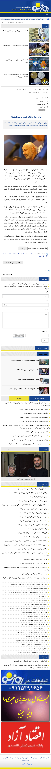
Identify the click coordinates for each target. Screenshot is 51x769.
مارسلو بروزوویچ (33, 253)
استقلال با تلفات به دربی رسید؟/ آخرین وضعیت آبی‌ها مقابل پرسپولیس (26, 541)
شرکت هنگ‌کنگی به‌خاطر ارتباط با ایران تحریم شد (32, 525)
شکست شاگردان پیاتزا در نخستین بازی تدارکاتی (33, 421)
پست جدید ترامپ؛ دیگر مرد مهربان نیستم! (34, 574)
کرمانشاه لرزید (43, 596)
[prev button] (8, 449)
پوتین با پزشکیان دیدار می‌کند (38, 497)
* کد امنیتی (45, 331)
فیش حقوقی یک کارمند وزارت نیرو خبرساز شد (33, 509)
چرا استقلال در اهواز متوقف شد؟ (37, 529)
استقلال (14, 253)
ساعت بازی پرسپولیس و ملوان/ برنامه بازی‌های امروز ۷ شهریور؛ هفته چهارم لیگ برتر (26, 568)
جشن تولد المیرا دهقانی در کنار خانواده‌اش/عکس (25, 361)
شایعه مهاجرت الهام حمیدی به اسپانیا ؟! (28, 370)
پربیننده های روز (39, 398)
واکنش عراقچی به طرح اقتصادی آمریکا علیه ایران (32, 549)
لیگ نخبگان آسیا (43, 256)
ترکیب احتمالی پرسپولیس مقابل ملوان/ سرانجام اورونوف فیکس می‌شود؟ (25, 592)
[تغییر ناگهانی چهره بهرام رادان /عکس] (44, 381)
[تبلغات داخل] (25, 680)
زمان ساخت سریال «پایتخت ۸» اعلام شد (35, 537)
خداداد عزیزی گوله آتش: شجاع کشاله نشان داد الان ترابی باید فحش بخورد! (24, 505)
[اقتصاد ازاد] (25, 737)
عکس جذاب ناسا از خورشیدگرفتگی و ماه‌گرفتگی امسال (31, 632)
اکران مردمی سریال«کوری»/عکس (25, 479)
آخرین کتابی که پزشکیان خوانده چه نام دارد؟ (34, 612)
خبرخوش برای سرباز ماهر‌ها (39, 600)
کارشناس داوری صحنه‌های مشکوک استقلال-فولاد (32, 652)
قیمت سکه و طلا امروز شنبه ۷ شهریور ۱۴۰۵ (15, 45)
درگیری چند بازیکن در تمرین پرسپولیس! (36, 413)
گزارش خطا (6, 274)
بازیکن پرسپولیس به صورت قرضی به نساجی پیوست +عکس (30, 440)
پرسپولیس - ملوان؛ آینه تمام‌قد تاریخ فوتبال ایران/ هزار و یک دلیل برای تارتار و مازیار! (25, 579)
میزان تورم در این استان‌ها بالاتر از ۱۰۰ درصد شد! (33, 513)
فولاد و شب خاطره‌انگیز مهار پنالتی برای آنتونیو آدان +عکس (30, 436)
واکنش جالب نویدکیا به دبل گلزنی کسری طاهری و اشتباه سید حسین (26, 493)
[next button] (3, 449)
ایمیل (46, 300)
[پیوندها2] (25, 706)
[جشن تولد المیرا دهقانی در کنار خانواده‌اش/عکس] (44, 362)
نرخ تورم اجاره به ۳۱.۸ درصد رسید (37, 588)
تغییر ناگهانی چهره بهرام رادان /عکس (28, 379)
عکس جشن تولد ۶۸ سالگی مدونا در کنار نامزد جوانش (24, 389)
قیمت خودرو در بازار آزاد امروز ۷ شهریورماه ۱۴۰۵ (15, 61)
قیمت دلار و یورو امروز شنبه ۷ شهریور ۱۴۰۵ (15, 31)
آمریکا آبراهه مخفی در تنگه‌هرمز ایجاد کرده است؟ (32, 563)
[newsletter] (13, 262)
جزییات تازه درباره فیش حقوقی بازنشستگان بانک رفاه (31, 640)
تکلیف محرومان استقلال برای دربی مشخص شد (33, 517)
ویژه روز (19, 398)
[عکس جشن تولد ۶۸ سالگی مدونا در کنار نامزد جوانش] (44, 390)
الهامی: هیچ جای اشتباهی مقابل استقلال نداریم (33, 409)
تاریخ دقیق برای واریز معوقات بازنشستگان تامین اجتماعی (30, 661)
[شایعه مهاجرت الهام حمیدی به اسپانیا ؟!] (44, 371)
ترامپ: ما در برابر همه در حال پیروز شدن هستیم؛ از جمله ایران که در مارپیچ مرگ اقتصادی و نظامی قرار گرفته (26, 666)
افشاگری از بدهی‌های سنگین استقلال (37, 432)
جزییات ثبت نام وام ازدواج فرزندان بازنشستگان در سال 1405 (29, 584)
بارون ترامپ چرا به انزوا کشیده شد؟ (36, 636)
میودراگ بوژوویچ (22, 253)
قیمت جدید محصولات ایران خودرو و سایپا (34, 644)
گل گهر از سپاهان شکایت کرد (39, 628)
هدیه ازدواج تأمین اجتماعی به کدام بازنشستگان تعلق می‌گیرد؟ (28, 608)
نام (47, 291)
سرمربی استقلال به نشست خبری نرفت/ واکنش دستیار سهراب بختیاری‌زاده (25, 545)
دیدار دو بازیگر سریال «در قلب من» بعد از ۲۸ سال (32, 489)
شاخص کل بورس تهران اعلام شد (37, 648)
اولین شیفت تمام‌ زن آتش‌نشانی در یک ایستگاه (33, 501)
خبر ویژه (37, 89)
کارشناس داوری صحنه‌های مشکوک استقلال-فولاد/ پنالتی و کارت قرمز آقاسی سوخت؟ (25, 554)
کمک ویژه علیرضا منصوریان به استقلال (36, 604)
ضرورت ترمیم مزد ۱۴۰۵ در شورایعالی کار (35, 616)
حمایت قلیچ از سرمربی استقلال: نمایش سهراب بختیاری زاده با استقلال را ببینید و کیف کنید (27, 404)
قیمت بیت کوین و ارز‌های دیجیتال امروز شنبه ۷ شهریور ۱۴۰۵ (16, 75)
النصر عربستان (7, 253)
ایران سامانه (21, 764)
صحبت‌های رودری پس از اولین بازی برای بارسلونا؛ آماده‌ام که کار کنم (28, 444)
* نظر (46, 309)
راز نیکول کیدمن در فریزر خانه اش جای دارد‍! (34, 624)
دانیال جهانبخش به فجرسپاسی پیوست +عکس (34, 417)
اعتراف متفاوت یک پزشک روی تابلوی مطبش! (33, 521)
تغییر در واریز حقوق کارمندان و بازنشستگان (34, 559)
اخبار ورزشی (44, 89)
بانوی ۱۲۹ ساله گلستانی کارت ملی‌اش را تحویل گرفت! (31, 533)
